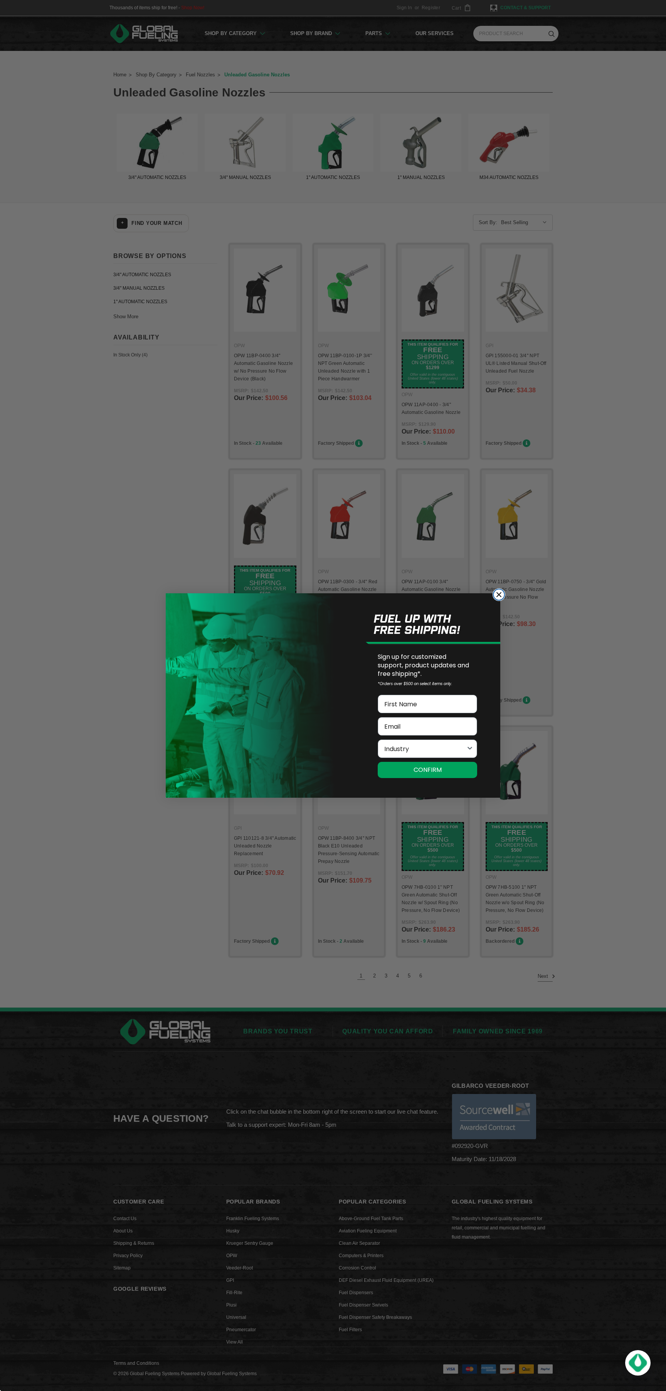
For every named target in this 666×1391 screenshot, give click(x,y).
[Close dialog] (499, 595)
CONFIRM (428, 769)
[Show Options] (470, 749)
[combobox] (425, 749)
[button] (638, 1363)
